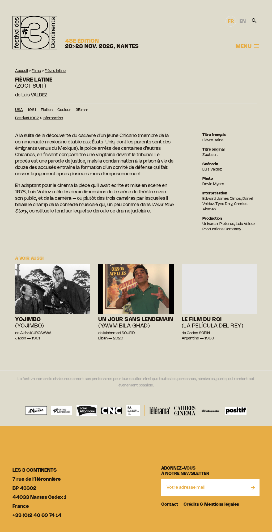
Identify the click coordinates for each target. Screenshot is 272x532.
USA (19, 110)
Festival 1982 (27, 118)
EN (243, 21)
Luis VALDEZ (35, 95)
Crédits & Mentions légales (211, 505)
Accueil (21, 71)
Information (53, 118)
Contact (169, 505)
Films (36, 71)
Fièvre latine (55, 71)
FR (231, 21)
